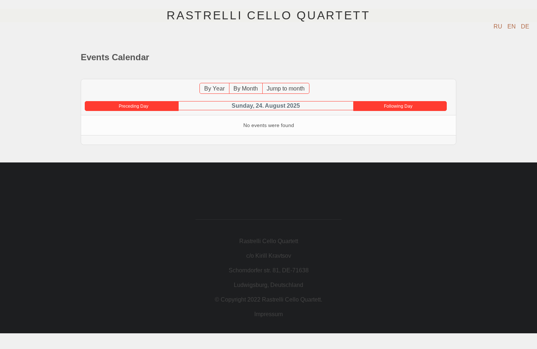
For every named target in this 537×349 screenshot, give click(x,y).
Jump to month (286, 88)
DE (525, 26)
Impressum (268, 314)
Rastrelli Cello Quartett (268, 15)
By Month (245, 88)
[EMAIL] (451, 75)
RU (499, 26)
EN (512, 26)
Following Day (398, 106)
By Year (214, 88)
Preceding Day (133, 106)
